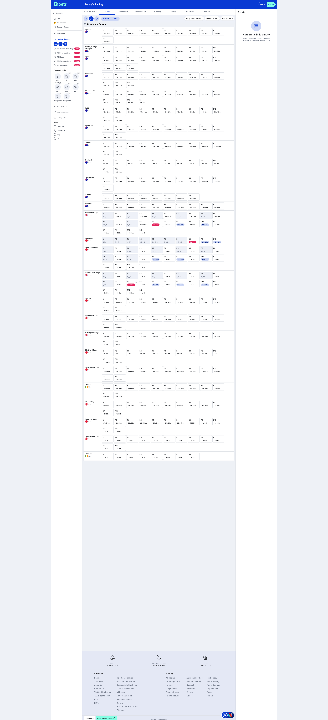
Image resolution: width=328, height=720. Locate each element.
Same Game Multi (124, 696)
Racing (97, 678)
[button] (106, 718)
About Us (98, 685)
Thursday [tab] (157, 12)
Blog (96, 699)
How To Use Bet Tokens (127, 706)
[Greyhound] (60, 44)
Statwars (121, 703)
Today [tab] (107, 12)
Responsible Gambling (127, 685)
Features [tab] (190, 12)
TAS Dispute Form (102, 696)
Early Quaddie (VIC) (194, 18)
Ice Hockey (212, 678)
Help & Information (125, 678)
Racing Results (172, 696)
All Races (121, 692)
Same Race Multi (124, 699)
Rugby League (213, 685)
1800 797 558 (205, 665)
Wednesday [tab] (140, 12)
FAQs (96, 703)
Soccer (210, 692)
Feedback (90, 718)
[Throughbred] (56, 44)
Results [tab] (207, 12)
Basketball (191, 688)
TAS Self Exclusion (102, 692)
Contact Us (99, 688)
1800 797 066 (112, 665)
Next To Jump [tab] (90, 12)
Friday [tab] (173, 12)
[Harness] (65, 44)
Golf (188, 696)
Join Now (98, 681)
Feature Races (172, 692)
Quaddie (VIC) (212, 18)
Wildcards (121, 710)
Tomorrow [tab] (123, 12)
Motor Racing (213, 681)
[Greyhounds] (91, 18)
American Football (195, 678)
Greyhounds (171, 688)
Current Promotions (125, 688)
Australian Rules (194, 681)
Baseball (190, 685)
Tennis (210, 696)
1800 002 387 (159, 665)
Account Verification (126, 681)
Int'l (115, 19)
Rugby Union (212, 688)
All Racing (170, 678)
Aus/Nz (106, 19)
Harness (169, 685)
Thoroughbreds (173, 681)
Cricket (190, 692)
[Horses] (86, 18)
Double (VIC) (227, 18)
